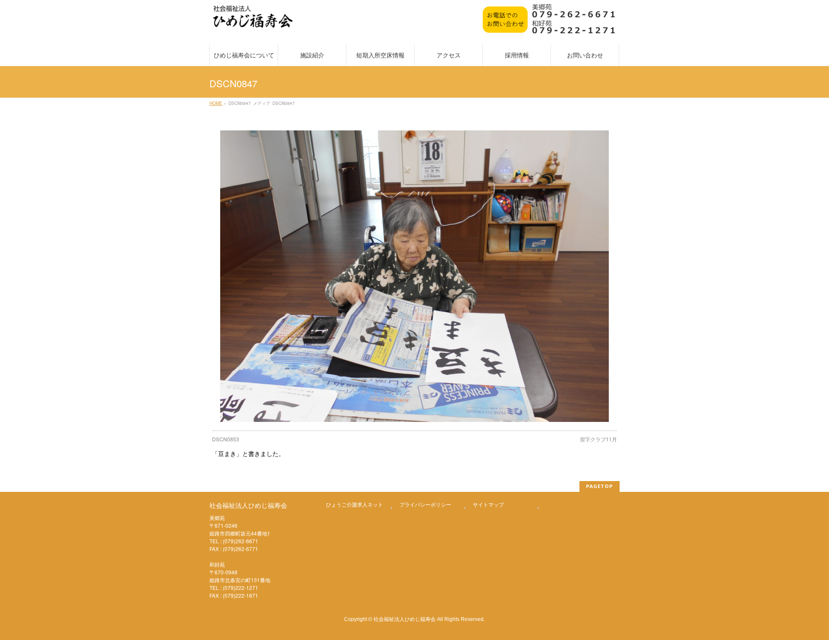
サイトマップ (488, 504)
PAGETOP (599, 486)
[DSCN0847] (414, 276)
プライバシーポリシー (425, 504)
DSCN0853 (225, 439)
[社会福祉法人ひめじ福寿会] (253, 21)
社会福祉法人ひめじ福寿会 (404, 618)
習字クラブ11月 (598, 439)
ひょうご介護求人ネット (354, 504)
